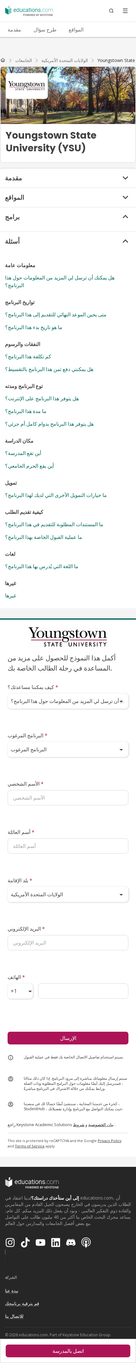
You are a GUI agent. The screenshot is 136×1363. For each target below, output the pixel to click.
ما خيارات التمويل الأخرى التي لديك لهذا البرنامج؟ (56, 495)
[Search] (111, 11)
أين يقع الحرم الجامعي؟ (29, 465)
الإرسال (68, 1038)
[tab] (14, 29)
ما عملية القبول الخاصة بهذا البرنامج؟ (43, 536)
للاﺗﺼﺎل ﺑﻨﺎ (14, 1316)
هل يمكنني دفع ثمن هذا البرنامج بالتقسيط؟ (49, 369)
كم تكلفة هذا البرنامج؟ (28, 356)
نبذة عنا (11, 1291)
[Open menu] (125, 11)
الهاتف (16, 977)
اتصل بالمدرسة (68, 1350)
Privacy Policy (109, 1140)
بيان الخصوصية (101, 1124)
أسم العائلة (21, 832)
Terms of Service (30, 1146)
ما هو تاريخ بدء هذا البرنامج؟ (33, 327)
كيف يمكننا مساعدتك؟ (33, 687)
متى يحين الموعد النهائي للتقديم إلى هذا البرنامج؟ (56, 314)
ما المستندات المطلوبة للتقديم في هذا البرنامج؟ (54, 524)
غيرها (10, 595)
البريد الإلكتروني (26, 928)
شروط (78, 1124)
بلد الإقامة (20, 880)
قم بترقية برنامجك (22, 1303)
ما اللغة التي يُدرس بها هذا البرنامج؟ (41, 566)
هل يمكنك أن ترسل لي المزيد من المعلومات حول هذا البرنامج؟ (59, 281)
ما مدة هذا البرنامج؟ (25, 411)
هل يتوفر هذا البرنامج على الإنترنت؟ (42, 398)
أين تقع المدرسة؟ (23, 453)
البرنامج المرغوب (27, 735)
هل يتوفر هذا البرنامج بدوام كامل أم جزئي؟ (49, 423)
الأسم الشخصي (26, 783)
